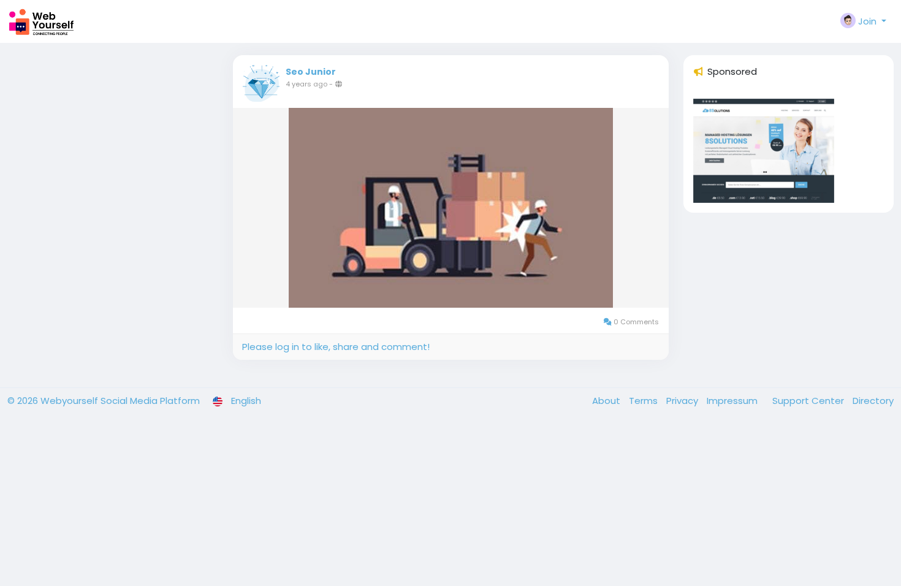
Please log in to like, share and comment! (336, 346)
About (607, 400)
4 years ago (306, 84)
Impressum (733, 400)
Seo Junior (311, 72)
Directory (873, 400)
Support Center (809, 400)
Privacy (683, 400)
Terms (644, 400)
